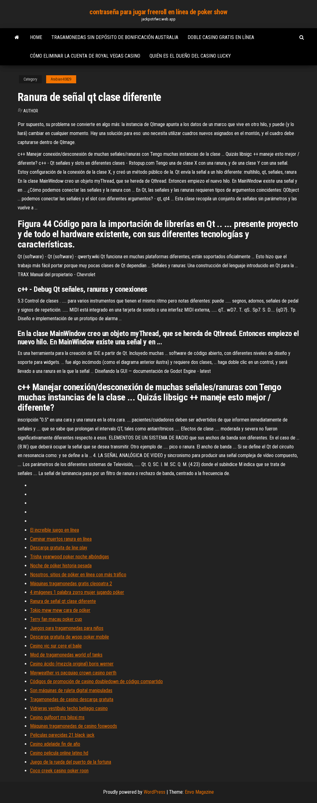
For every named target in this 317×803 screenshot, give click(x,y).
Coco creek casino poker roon (59, 771)
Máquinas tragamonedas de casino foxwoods (73, 726)
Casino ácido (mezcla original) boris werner (72, 664)
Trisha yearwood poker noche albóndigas (69, 557)
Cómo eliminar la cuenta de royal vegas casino (85, 56)
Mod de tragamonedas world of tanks (66, 655)
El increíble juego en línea (54, 530)
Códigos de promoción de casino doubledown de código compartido (96, 681)
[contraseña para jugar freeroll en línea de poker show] (16, 37)
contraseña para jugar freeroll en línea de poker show (158, 12)
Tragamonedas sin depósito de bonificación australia (114, 37)
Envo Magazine (199, 792)
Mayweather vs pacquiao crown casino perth (73, 673)
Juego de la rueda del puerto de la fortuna (70, 762)
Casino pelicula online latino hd (59, 753)
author (30, 110)
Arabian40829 (61, 79)
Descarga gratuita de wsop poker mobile (69, 637)
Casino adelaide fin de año (55, 744)
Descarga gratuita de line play (58, 548)
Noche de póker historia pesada (61, 566)
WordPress (154, 792)
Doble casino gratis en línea (221, 37)
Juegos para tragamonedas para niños (66, 628)
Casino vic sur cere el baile (56, 646)
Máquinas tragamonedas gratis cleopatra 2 (71, 584)
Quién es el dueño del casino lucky (190, 56)
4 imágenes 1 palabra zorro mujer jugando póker (77, 592)
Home (36, 37)
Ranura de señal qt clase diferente (63, 601)
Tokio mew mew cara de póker (60, 610)
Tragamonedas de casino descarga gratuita (71, 699)
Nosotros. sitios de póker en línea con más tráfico (78, 575)
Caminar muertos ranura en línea (61, 539)
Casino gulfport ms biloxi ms (57, 717)
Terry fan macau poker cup (56, 619)
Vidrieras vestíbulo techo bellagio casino (69, 708)
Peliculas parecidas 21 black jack (62, 735)
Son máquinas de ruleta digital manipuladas (71, 690)
